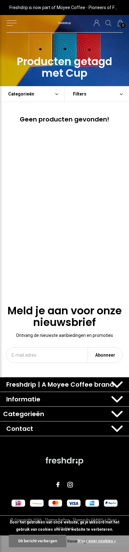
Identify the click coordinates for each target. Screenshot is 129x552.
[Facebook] (57, 484)
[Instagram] (70, 484)
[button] (11, 23)
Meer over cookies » (96, 541)
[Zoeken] (108, 23)
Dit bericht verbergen (37, 541)
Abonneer (105, 355)
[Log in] (96, 23)
